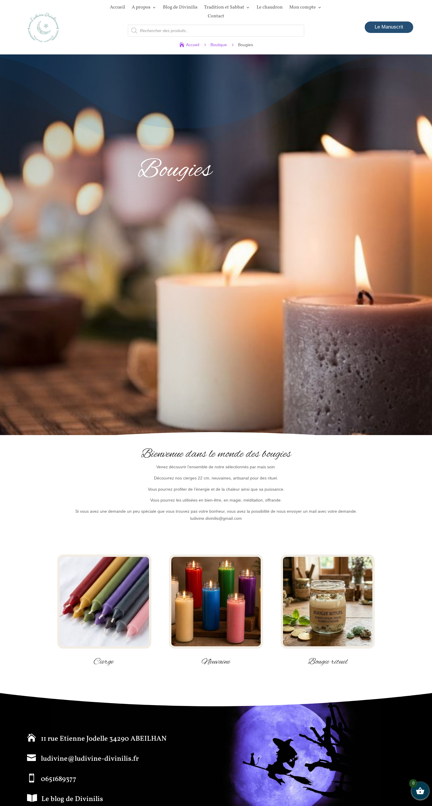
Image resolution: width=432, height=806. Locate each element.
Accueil (117, 8)
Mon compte (302, 8)
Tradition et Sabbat (224, 8)
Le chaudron (270, 8)
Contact (216, 16)
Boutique (218, 44)
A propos (141, 8)
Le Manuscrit (389, 27)
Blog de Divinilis (180, 8)
